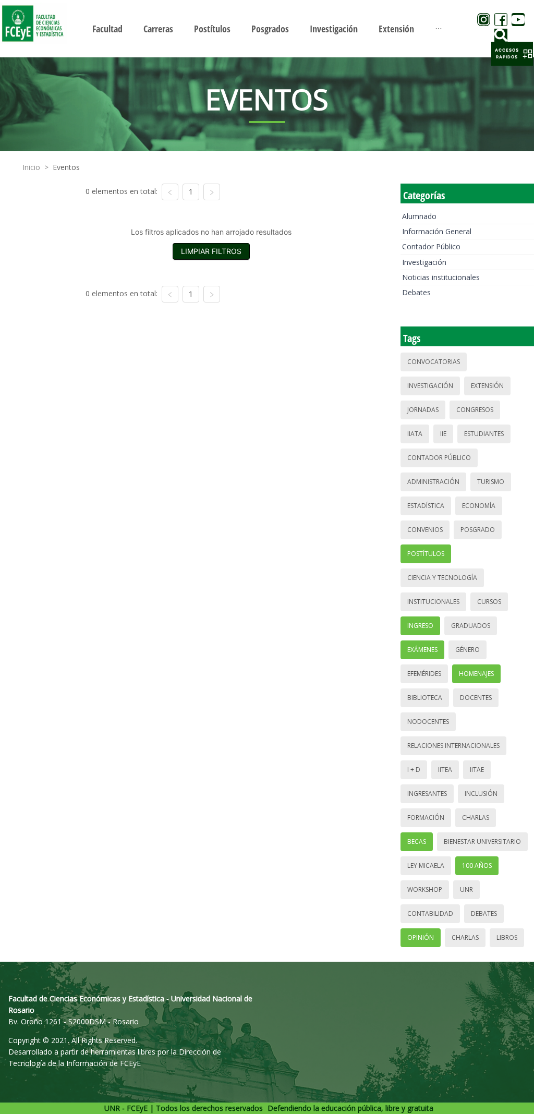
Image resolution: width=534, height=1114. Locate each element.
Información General (436, 231)
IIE (443, 433)
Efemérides (424, 673)
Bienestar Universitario (482, 841)
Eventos (66, 167)
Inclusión (481, 793)
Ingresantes (427, 793)
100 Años (477, 865)
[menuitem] (107, 29)
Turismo (490, 481)
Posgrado (477, 529)
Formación (425, 817)
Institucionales (433, 601)
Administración (433, 481)
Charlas (475, 817)
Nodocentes (428, 721)
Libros (506, 937)
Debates (416, 292)
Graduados (470, 625)
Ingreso (420, 625)
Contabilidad (430, 913)
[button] (512, 54)
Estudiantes (484, 433)
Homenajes (476, 673)
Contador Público (431, 246)
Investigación (424, 262)
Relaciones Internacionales (453, 745)
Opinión (420, 937)
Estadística (425, 505)
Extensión (487, 385)
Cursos (489, 601)
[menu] (267, 28)
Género (467, 649)
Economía (478, 505)
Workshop (424, 889)
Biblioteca (424, 697)
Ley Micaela (425, 865)
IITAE (477, 769)
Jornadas (423, 409)
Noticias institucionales (441, 277)
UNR (466, 889)
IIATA (414, 433)
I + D (413, 769)
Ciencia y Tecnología (442, 577)
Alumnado (419, 216)
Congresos (474, 409)
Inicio (31, 167)
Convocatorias (433, 361)
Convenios (425, 529)
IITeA (445, 769)
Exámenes (422, 649)
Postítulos (425, 553)
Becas (416, 841)
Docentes (476, 697)
